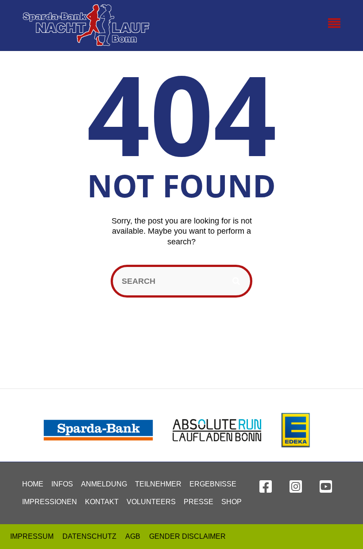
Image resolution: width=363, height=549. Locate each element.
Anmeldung (104, 484)
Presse (198, 502)
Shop (231, 502)
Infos (62, 484)
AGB (132, 536)
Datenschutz (89, 536)
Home (32, 484)
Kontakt (102, 502)
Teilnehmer (158, 484)
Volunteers (151, 502)
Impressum (32, 536)
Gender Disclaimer (187, 536)
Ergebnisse (212, 484)
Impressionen (49, 502)
